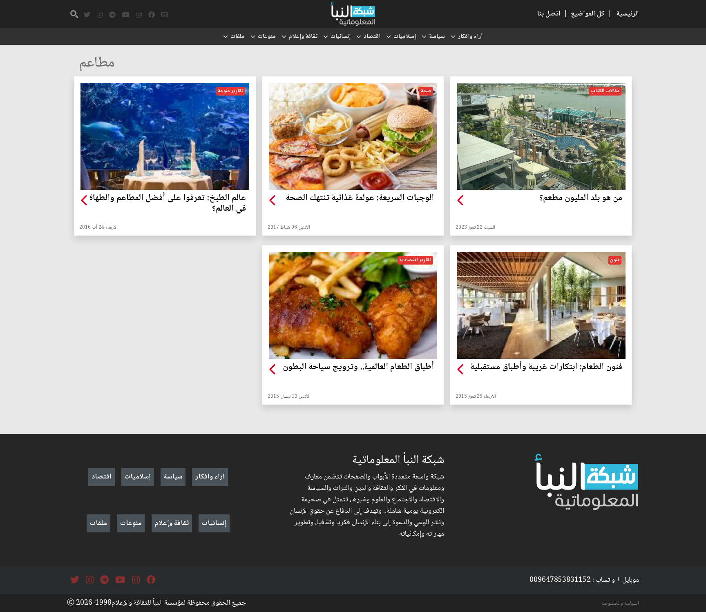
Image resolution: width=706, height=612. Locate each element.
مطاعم (97, 63)
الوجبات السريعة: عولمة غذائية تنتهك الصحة (360, 198)
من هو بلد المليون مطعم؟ (580, 198)
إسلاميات (404, 37)
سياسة (437, 37)
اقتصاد (372, 37)
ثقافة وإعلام (303, 37)
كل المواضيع (588, 14)
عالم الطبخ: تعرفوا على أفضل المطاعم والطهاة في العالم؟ (167, 203)
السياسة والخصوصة (620, 603)
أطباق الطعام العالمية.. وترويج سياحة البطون (358, 367)
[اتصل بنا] (164, 15)
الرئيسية (628, 14)
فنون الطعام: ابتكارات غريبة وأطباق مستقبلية (546, 367)
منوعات (267, 37)
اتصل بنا (549, 14)
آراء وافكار (470, 37)
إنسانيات (341, 37)
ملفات (237, 37)
